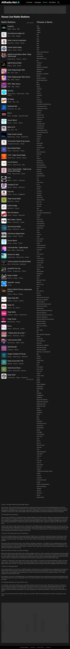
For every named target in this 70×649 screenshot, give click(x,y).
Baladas (39, 71)
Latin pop (39, 241)
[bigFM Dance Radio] (3, 64)
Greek (38, 189)
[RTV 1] (3, 114)
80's (38, 39)
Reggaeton (21, 194)
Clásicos (39, 110)
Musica (39, 295)
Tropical (39, 478)
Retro (38, 415)
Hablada (39, 195)
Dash (38, 141)
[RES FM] (3, 92)
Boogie (18, 36)
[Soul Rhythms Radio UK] (3, 34)
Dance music (11, 93)
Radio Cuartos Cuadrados (17, 40)
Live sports (40, 254)
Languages (37, 2)
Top (38, 458)
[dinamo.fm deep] (3, 255)
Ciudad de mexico (42, 108)
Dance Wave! (12, 120)
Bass (14, 29)
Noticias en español (43, 345)
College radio (41, 123)
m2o (9, 178)
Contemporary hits (42, 132)
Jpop (38, 232)
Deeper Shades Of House (17, 354)
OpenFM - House (14, 282)
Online (39, 358)
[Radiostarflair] (3, 107)
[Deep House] (3, 320)
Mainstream (40, 271)
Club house (11, 342)
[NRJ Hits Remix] (3, 213)
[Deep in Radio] (3, 276)
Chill (38, 97)
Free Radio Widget (24, 647)
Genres (45, 2)
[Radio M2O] (3, 376)
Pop (12, 72)
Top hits (39, 467)
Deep (9, 173)
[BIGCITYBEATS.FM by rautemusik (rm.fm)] (3, 290)
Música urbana (41, 321)
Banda (38, 76)
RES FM (10, 91)
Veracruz (39, 493)
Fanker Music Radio (15, 47)
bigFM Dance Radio (15, 63)
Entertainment (41, 165)
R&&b (38, 380)
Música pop (40, 308)
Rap (38, 391)
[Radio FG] (3, 306)
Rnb (38, 417)
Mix (38, 289)
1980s (38, 28)
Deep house (11, 59)
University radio (41, 480)
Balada (39, 65)
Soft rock (39, 436)
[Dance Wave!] (3, 121)
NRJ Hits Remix (13, 212)
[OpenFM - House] (3, 283)
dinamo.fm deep (13, 254)
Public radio (40, 375)
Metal (38, 276)
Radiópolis (40, 386)
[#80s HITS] (3, 128)
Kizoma (21, 301)
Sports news (40, 445)
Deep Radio (12, 312)
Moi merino (40, 291)
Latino (38, 243)
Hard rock (40, 197)
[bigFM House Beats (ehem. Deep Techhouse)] (3, 55)
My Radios (52, 2)
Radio (38, 382)
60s (12, 130)
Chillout (39, 100)
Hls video (39, 210)
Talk (38, 449)
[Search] (58, 2)
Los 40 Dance (13, 162)
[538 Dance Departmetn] (3, 234)
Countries (29, 2)
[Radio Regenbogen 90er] (3, 71)
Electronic (11, 43)
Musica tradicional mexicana (45, 319)
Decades (39, 145)
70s (16, 130)
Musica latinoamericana (44, 304)
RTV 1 (10, 113)
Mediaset (39, 273)
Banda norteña (41, 78)
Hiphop (10, 301)
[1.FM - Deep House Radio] (3, 156)
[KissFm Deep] (3, 206)
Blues (38, 87)
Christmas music (42, 106)
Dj (15, 109)
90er (16, 72)
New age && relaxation (43, 334)
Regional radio (41, 406)
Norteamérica (41, 341)
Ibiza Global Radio (14, 148)
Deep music (20, 257)
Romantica (40, 425)
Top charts (40, 465)
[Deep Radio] (3, 313)
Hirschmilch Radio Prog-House (19, 141)
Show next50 (30, 22)
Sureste (39, 447)
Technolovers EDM (14, 340)
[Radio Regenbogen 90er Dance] (3, 78)
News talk (40, 339)
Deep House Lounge (15, 134)
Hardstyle (23, 264)
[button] (17, 22)
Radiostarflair (12, 106)
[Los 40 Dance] (3, 163)
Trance (20, 123)
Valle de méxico (41, 486)
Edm (18, 29)
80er (38, 41)
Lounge (39, 265)
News (38, 336)
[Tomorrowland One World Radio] (3, 262)
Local (38, 256)
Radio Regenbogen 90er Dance (19, 77)
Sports (39, 443)
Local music (40, 258)
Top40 (39, 469)
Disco (14, 50)
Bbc (38, 82)
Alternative (40, 56)
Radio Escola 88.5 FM (15, 361)
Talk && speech (41, 451)
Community (40, 128)
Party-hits (11, 109)
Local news (40, 260)
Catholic (39, 89)
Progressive (16, 271)
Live (38, 252)
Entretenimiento (41, 167)
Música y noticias (42, 326)
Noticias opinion (41, 349)
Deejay (21, 294)
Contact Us (32, 647)
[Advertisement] (35, 10)
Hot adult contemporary (44, 213)
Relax (38, 408)
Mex (38, 278)
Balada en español (42, 67)
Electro (15, 187)
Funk (13, 36)
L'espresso (21, 180)
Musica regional (41, 312)
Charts (10, 294)
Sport (38, 441)
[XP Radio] (3, 100)
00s (9, 130)
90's (38, 45)
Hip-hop (39, 204)
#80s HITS (11, 127)
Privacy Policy (40, 647)
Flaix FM (11, 192)
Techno (18, 59)
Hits (38, 208)
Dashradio (40, 143)
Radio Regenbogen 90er (16, 70)
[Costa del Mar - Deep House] (3, 248)
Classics (39, 121)
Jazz (38, 230)
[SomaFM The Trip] (3, 269)
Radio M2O (12, 375)
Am (38, 61)
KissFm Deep (12, 205)
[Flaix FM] (3, 192)
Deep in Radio (13, 275)
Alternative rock (41, 58)
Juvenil (39, 234)
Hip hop (39, 202)
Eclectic (39, 154)
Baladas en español (42, 74)
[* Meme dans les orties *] (3, 334)
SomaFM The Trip (14, 268)
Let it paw (48, 647)
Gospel (39, 186)
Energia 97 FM (13, 185)
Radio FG (11, 305)
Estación (39, 171)
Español (39, 169)
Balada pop (40, 69)
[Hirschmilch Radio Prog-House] (3, 142)
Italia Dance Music (14, 368)
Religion (39, 410)
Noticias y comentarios (43, 352)
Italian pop (40, 228)
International (40, 226)
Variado (39, 488)
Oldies (39, 356)
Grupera (39, 191)
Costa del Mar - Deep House (18, 247)
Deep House (12, 319)
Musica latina (41, 302)
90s (9, 72)
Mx (37, 332)
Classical (10, 349)
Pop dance (40, 367)
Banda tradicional (42, 80)
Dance (22, 43)
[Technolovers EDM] (3, 341)
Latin (38, 236)
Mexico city (40, 284)
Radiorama (40, 388)
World (38, 495)
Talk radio (40, 454)
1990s (38, 30)
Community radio (42, 130)
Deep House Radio (14, 198)
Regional (39, 397)
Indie (38, 217)
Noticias (39, 343)
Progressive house (13, 144)
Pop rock (39, 371)
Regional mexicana (42, 401)
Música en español (42, 299)
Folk (38, 180)
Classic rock (40, 117)
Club (14, 65)
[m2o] (3, 179)
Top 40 (20, 236)
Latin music (40, 239)
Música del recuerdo (43, 297)
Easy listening (41, 152)
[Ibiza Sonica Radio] (3, 227)
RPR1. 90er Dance (14, 84)
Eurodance (40, 173)
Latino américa (41, 245)
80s (14, 102)
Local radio (40, 262)
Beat (9, 250)
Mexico (39, 282)
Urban (38, 482)
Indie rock (40, 219)
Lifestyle (39, 249)
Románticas (40, 428)
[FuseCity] (3, 27)
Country (39, 134)
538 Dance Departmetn (16, 233)
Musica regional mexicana (44, 315)
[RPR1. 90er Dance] (3, 85)
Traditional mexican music (44, 471)
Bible (38, 84)
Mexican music (41, 280)
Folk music (40, 182)
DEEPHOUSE (12, 347)
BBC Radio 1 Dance (14, 219)
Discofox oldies (23, 116)
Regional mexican (42, 399)
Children (39, 95)
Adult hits (39, 54)
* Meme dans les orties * (16, 333)
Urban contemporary (43, 484)
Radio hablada (41, 384)
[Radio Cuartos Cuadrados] (3, 41)
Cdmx (38, 91)
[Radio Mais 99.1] (3, 299)
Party (38, 362)
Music (9, 29)
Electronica (24, 137)
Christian (39, 102)
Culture (39, 136)
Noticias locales (41, 347)
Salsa (38, 430)
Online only (40, 360)
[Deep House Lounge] (3, 135)
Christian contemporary (44, 104)
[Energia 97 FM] (3, 186)
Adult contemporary (43, 52)
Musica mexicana (42, 306)
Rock (9, 116)
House (17, 43)
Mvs (38, 328)
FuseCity (11, 26)
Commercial (11, 377)
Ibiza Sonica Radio (14, 226)
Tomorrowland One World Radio (19, 261)
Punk (38, 378)
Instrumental (40, 223)
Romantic (39, 421)
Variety (39, 491)
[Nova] (3, 327)
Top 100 (39, 460)
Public (38, 373)
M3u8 (38, 269)
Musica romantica (42, 317)
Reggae (39, 393)
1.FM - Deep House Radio (17, 155)
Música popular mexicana (44, 310)
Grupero (39, 193)
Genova (23, 370)
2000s (9, 102)
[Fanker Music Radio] (3, 48)
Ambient (10, 315)
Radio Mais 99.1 (13, 298)
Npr (38, 354)
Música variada (41, 323)
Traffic (39, 473)
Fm (38, 178)
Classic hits (40, 115)
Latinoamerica (41, 247)
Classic (39, 113)
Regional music (41, 404)
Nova (9, 326)
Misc (38, 286)
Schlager (14, 116)
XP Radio (11, 99)
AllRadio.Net (9, 2)
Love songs (40, 267)
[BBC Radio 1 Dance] (3, 220)
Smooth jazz (40, 434)
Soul (9, 36)
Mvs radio (40, 330)
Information (40, 221)
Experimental (41, 176)
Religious (39, 412)
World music (40, 497)
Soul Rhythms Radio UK (16, 33)
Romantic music (41, 423)
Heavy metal (40, 200)
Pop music (40, 369)
